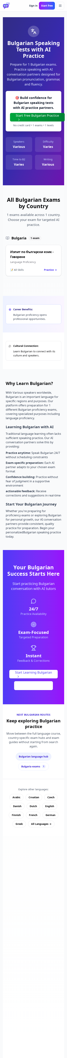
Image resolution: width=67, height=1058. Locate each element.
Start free (47, 5)
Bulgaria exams (32, 766)
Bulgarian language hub (33, 756)
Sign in (33, 5)
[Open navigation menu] (60, 6)
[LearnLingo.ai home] (6, 6)
